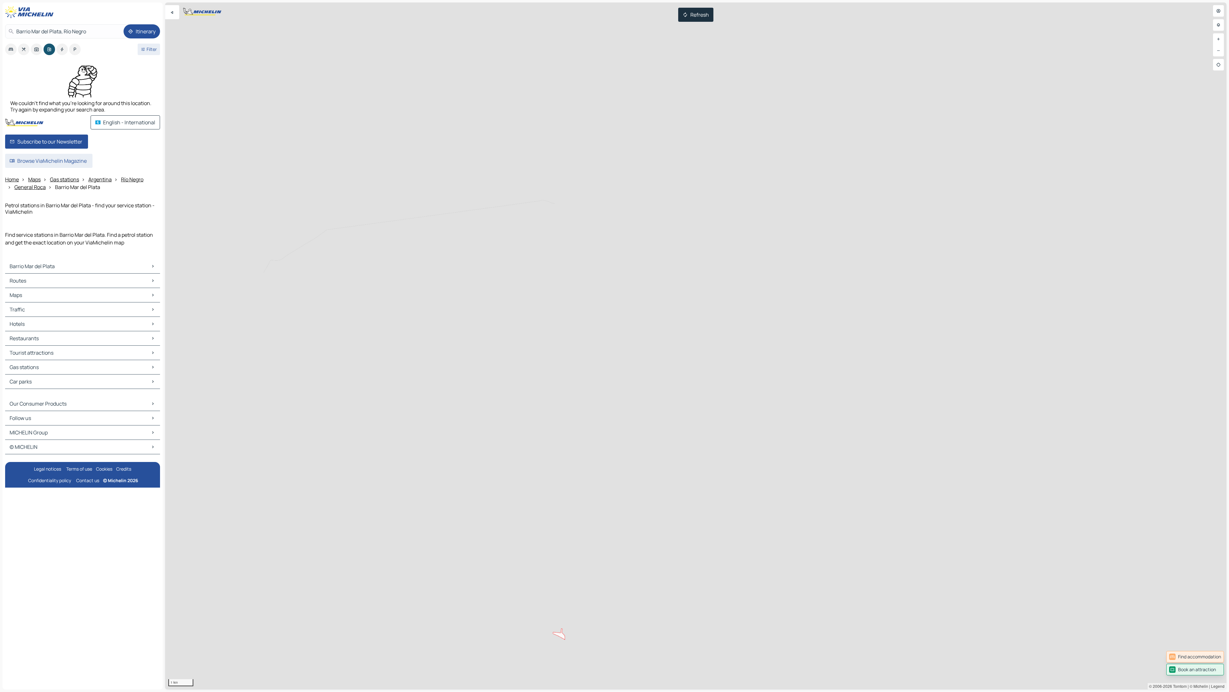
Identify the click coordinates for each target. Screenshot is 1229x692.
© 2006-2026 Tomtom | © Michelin (1178, 686)
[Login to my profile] (1218, 11)
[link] (1195, 657)
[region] (695, 346)
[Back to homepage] (30, 12)
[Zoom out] (1218, 50)
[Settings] (1218, 25)
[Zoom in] (1218, 39)
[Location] (1218, 64)
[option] (11, 49)
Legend (1218, 686)
